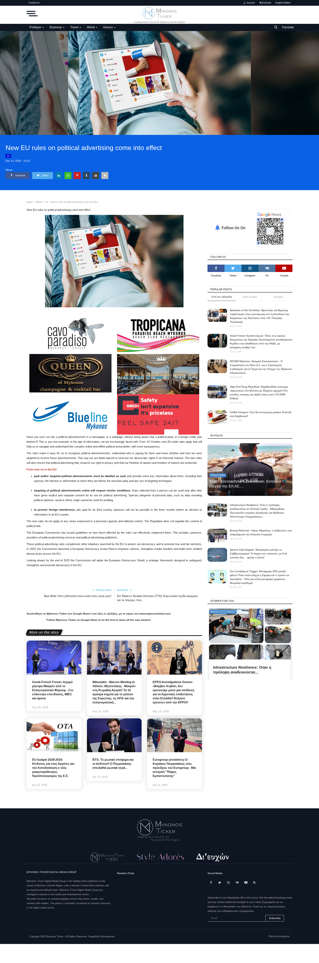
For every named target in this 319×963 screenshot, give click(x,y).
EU (8, 156)
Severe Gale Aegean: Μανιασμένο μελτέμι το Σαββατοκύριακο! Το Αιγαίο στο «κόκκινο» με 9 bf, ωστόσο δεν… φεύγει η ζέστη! (258, 553)
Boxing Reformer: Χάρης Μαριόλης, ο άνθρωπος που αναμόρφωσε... (246, 669)
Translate (288, 27)
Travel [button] (74, 27)
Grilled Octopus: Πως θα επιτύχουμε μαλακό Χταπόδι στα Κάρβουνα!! (260, 414)
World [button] (91, 27)
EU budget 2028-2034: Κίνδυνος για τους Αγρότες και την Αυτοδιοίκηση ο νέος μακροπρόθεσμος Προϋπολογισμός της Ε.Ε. (53, 767)
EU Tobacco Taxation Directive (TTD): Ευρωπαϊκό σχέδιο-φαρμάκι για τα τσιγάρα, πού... (157, 598)
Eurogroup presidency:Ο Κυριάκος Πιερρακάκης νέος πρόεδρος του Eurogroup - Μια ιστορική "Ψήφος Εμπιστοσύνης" (174, 767)
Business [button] (56, 27)
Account (250, 3)
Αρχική (30, 202)
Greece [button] (108, 27)
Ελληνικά (266, 3)
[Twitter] (232, 268)
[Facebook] (215, 268)
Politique (39, 202)
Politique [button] (36, 27)
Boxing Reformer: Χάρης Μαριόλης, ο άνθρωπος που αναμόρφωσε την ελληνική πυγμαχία (261, 532)
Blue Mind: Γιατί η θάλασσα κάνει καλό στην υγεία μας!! (77, 596)
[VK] (266, 268)
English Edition (283, 3)
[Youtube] (283, 268)
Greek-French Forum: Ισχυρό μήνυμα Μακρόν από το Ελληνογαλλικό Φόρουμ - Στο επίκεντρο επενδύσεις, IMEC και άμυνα (52, 690)
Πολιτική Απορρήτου (279, 936)
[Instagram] (249, 268)
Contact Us (34, 3)
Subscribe (275, 918)
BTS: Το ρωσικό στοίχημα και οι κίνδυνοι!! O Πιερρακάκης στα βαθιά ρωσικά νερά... (113, 763)
